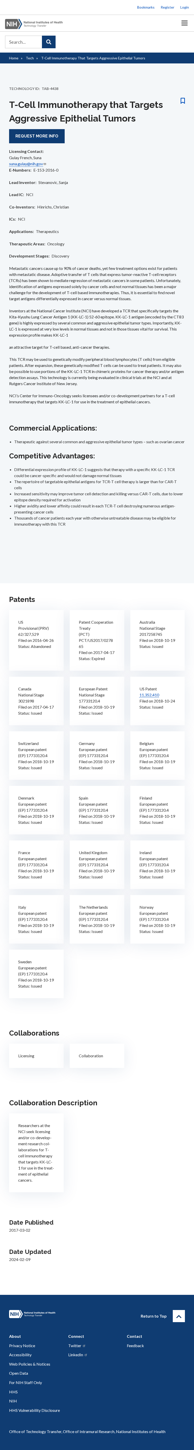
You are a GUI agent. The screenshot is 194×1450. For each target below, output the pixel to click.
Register (167, 7)
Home (13, 58)
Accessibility (20, 1354)
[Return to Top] (179, 1316)
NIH (13, 1400)
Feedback (135, 1345)
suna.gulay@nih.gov (26, 163)
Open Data (18, 1373)
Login (184, 7)
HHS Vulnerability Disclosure (34, 1410)
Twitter (74, 1345)
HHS (13, 1391)
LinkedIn (75, 1354)
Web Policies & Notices (29, 1364)
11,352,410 (149, 694)
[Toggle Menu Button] (184, 23)
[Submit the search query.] (49, 42)
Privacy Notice (22, 1345)
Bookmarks (146, 7)
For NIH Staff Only (25, 1382)
